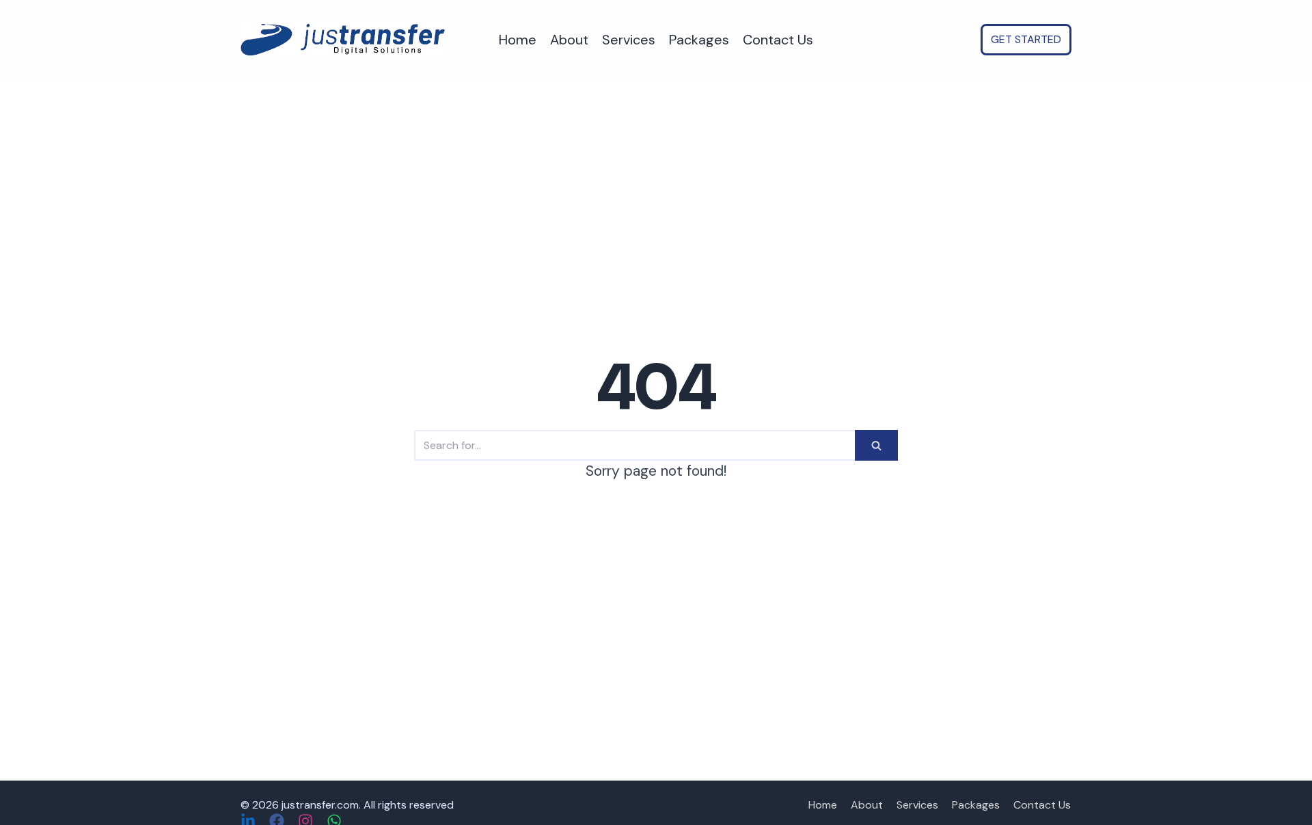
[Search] (876, 445)
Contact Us (778, 40)
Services (628, 40)
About (569, 40)
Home (517, 40)
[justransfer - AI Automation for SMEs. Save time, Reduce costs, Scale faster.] (343, 40)
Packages (699, 40)
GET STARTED (1026, 39)
